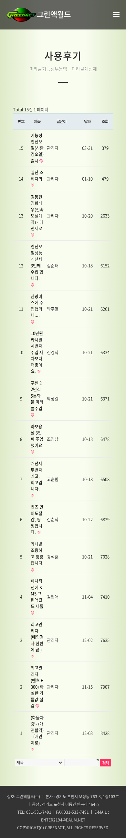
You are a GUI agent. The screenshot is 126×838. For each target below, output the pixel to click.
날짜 (87, 121)
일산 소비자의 (37, 175)
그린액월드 (38, 15)
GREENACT (55, 828)
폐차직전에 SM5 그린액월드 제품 (37, 593)
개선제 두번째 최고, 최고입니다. (36, 476)
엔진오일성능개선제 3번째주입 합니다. (37, 262)
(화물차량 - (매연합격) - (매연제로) (37, 730)
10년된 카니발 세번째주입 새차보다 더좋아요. (37, 352)
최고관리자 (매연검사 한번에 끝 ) (37, 636)
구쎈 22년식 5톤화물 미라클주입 (37, 395)
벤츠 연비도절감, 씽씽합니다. (37, 519)
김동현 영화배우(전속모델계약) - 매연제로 (37, 213)
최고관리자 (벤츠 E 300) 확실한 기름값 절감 (37, 686)
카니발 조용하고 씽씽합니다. (37, 553)
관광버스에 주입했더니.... (37, 305)
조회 (105, 121)
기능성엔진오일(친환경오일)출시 (37, 148)
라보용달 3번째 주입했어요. (37, 435)
